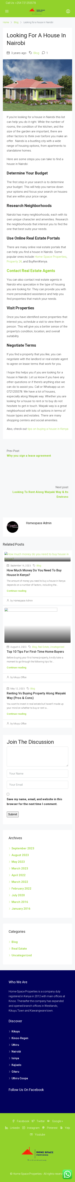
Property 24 (14, 261)
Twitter (40, 1121)
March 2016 (20, 902)
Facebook (22, 1121)
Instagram (33, 1127)
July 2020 (18, 895)
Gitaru (15, 1071)
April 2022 (19, 875)
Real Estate (43, 647)
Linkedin (14, 1127)
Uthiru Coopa (20, 1078)
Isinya (15, 1058)
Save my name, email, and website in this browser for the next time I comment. (34, 802)
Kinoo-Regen (20, 1038)
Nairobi (16, 1051)
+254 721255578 (25, 2)
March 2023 (20, 868)
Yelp (67, 1127)
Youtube (39, 1134)
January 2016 (21, 908)
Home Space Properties (51, 256)
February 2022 (21, 888)
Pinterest (52, 1127)
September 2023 (23, 848)
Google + (57, 1121)
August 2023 (20, 855)
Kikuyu (16, 1031)
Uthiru (15, 1044)
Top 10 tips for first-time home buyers (35, 651)
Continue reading (16, 590)
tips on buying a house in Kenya (48, 429)
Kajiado (16, 1064)
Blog (16, 22)
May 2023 (18, 861)
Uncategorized (57, 647)
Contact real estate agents (31, 270)
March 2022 (20, 882)
